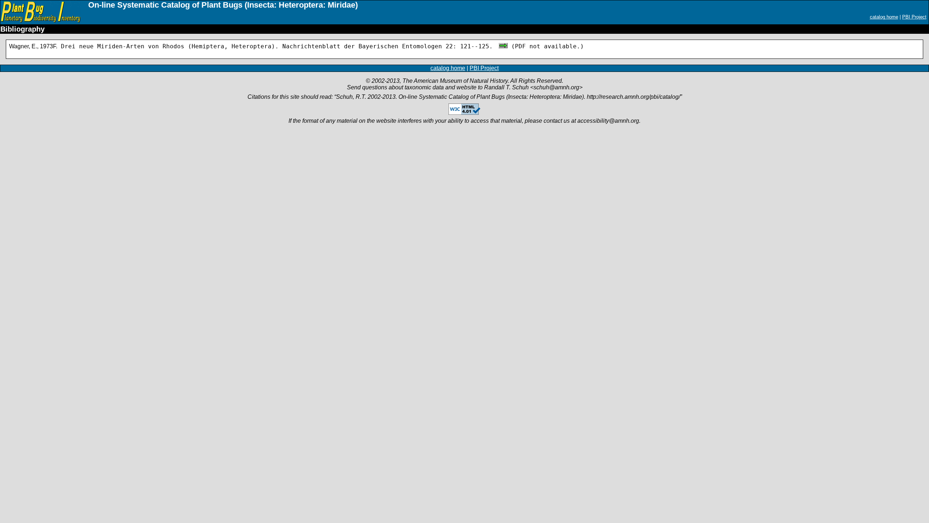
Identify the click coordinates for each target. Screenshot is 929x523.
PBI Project (914, 17)
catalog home (884, 17)
